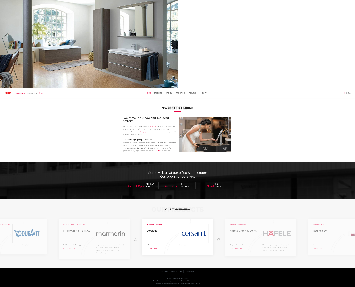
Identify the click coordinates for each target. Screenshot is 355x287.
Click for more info (69, 248)
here (160, 151)
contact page (142, 132)
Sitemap (165, 272)
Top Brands (152, 126)
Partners (169, 93)
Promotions (180, 93)
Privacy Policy (176, 272)
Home (149, 93)
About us (192, 93)
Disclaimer (189, 272)
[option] (94, 239)
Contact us (204, 93)
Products (158, 93)
